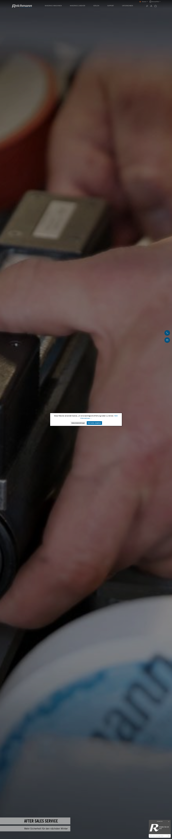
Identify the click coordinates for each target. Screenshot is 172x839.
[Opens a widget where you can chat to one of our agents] (159, 828)
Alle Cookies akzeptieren (94, 423)
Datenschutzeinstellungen (78, 423)
